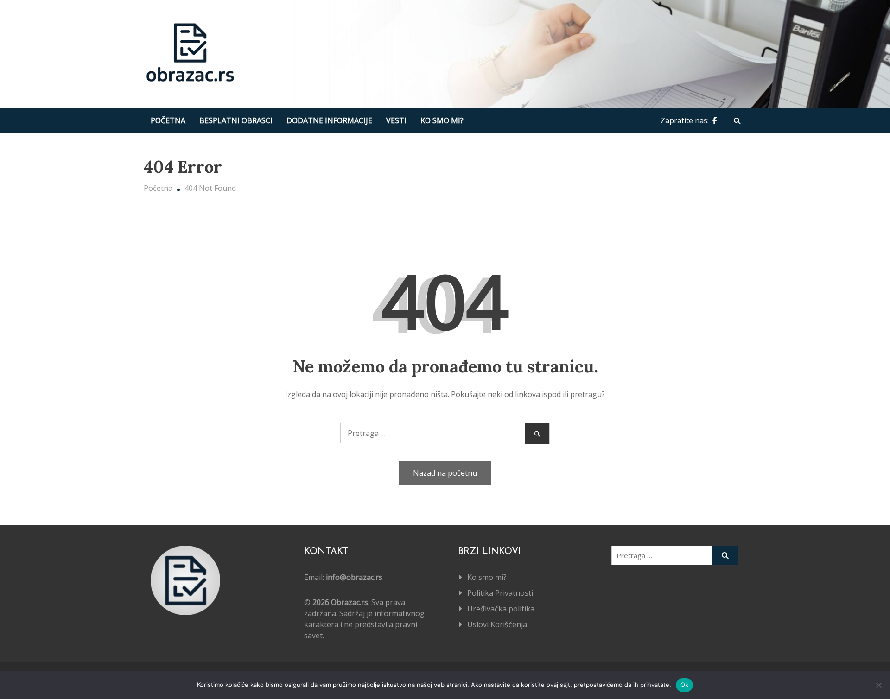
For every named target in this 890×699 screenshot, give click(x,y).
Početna (168, 120)
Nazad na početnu (445, 473)
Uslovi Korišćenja (497, 624)
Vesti (396, 120)
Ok (684, 684)
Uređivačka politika (500, 609)
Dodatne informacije (329, 120)
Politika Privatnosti (500, 593)
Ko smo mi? (442, 120)
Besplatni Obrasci (236, 120)
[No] (878, 685)
